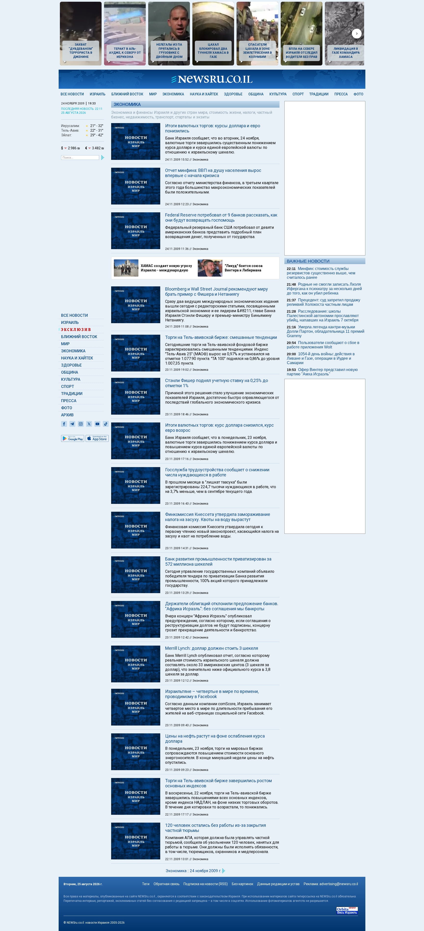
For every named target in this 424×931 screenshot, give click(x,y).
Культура (278, 94)
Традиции (319, 94)
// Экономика (198, 159)
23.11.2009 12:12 (177, 680)
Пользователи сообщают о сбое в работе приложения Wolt (323, 345)
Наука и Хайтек (204, 94)
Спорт (298, 94)
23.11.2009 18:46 (177, 414)
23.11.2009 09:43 (177, 725)
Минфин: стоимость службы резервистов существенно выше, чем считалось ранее (321, 273)
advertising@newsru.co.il (338, 884)
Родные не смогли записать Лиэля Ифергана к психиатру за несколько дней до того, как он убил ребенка (324, 288)
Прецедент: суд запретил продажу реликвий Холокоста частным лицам (323, 302)
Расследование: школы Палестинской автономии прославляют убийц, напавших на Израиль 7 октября (323, 315)
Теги (145, 884)
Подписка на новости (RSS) (206, 884)
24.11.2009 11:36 (177, 249)
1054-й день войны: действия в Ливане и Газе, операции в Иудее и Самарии (321, 358)
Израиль (98, 94)
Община (256, 94)
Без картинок (242, 884)
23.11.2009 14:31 (177, 548)
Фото (358, 94)
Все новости (72, 94)
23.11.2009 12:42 (177, 637)
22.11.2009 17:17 (177, 814)
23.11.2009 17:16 (177, 459)
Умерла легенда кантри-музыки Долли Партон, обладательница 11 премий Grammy (325, 331)
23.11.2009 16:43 (177, 503)
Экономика (173, 94)
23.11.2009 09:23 (177, 770)
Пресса (341, 94)
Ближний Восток (127, 94)
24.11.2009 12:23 (177, 204)
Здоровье (233, 94)
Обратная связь (167, 884)
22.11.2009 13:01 (177, 859)
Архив (67, 415)
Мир (153, 94)
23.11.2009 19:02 (177, 369)
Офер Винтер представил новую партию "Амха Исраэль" (322, 372)
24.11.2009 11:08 (177, 326)
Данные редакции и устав (278, 884)
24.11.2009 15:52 (177, 159)
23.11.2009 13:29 (177, 593)
